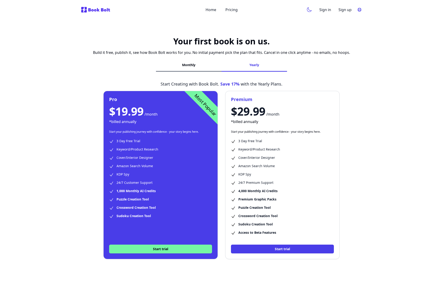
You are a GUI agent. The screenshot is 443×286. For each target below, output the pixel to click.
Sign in (325, 9)
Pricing (231, 9)
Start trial (160, 249)
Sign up (345, 9)
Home (211, 9)
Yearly (254, 65)
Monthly (188, 65)
